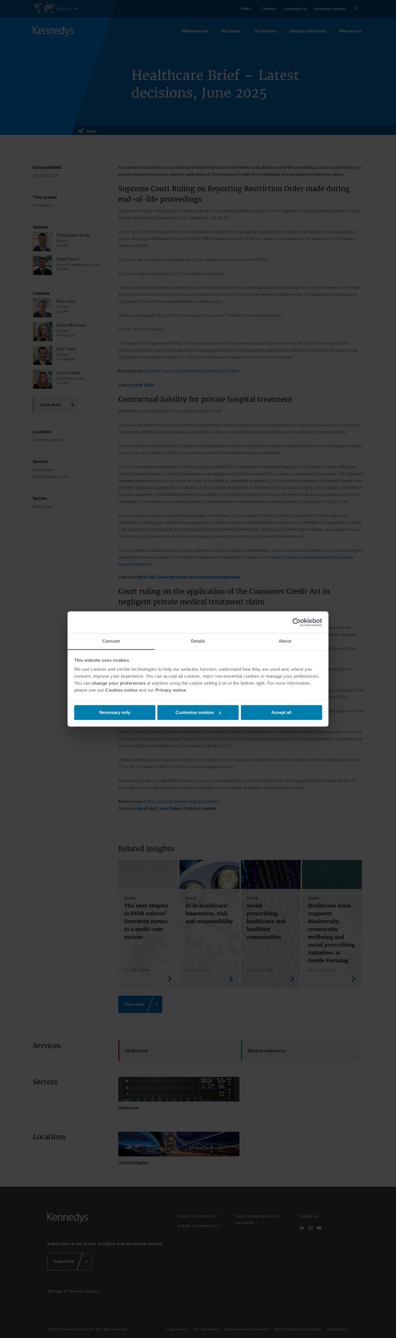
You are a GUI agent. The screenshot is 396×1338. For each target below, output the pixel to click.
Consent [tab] (111, 641)
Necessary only (114, 712)
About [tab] (285, 641)
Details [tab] (198, 641)
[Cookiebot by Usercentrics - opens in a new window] (296, 622)
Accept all (281, 712)
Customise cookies (194, 712)
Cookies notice (121, 690)
